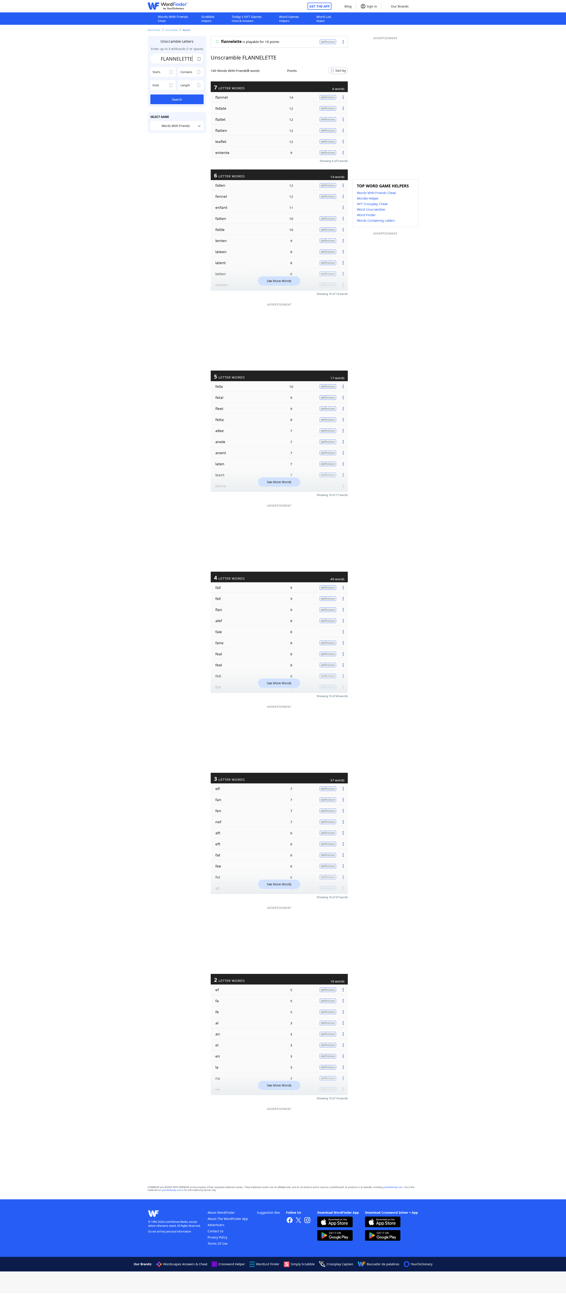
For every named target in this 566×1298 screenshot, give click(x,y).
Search (177, 99)
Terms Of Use (218, 1243)
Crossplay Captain (340, 1264)
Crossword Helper (231, 1264)
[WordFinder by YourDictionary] (167, 6)
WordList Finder (267, 1264)
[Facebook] (289, 1221)
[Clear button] (199, 58)
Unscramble (171, 30)
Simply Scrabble (303, 1264)
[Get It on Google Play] (335, 1236)
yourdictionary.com (393, 1187)
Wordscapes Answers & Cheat (185, 1264)
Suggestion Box (268, 1212)
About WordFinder (221, 1212)
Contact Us (216, 1231)
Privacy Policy (217, 1237)
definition (328, 42)
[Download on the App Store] (335, 1222)
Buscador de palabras (383, 1264)
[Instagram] (307, 1221)
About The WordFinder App (228, 1219)
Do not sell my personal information (169, 1231)
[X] (298, 1221)
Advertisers (216, 1225)
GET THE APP (319, 6)
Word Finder (154, 30)
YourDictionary (421, 1264)
